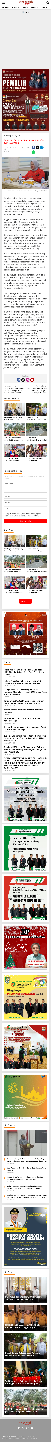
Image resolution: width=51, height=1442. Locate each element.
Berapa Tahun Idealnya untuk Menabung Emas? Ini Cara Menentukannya (25, 728)
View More (25, 601)
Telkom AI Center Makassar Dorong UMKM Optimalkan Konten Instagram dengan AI (23, 682)
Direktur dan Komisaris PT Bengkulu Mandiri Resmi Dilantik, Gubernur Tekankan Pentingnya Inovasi (26, 1196)
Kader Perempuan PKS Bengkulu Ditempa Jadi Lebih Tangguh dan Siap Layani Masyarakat (13, 439)
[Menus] (4, 3)
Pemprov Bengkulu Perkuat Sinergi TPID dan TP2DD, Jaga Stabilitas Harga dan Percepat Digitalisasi (13, 459)
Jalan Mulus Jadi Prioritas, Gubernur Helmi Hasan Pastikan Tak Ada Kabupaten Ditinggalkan (36, 439)
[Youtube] (32, 380)
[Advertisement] (25, 40)
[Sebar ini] (33, 147)
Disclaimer (31, 1436)
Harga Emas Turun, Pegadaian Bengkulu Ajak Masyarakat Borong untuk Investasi (25, 1178)
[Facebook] (19, 380)
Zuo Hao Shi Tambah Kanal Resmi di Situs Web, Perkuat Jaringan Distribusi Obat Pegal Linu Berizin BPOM (25, 738)
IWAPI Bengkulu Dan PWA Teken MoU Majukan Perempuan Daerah (37, 389)
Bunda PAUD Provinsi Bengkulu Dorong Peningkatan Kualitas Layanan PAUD (34, 459)
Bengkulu (6, 151)
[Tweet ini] (37, 147)
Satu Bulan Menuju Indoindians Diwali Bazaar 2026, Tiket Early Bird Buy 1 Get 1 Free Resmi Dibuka (24, 672)
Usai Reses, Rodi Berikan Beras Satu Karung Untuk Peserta (27, 1169)
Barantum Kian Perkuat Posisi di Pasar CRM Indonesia (23, 710)
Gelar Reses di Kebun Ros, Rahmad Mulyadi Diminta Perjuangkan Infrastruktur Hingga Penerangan (24, 1187)
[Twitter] (23, 380)
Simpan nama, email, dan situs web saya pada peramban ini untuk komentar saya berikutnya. (22, 515)
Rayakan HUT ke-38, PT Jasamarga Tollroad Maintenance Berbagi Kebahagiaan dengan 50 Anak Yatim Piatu (25, 749)
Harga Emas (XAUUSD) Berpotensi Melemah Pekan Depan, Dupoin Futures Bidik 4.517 (24, 702)
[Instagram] (28, 380)
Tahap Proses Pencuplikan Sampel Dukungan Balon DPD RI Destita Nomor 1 (14, 389)
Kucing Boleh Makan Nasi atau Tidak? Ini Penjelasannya (22, 719)
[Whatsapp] (33, 152)
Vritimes (7, 662)
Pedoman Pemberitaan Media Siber (15, 1438)
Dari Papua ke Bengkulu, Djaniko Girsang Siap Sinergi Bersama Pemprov (14, 418)
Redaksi (34, 1438)
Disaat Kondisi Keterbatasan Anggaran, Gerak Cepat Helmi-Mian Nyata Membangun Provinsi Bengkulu (36, 418)
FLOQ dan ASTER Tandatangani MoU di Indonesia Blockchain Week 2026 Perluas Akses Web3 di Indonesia (25, 692)
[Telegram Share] (42, 147)
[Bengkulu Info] (26, 2)
